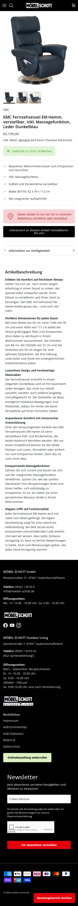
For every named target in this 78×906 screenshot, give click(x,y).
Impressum (10, 720)
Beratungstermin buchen (54, 898)
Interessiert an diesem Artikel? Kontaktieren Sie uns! (39, 231)
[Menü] (4, 5)
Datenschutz (11, 746)
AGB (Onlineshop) (15, 727)
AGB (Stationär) (13, 734)
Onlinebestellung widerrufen (27, 757)
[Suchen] (13, 5)
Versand (24, 140)
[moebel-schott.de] (39, 5)
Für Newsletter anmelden (39, 845)
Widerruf (9, 740)
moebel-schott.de (20, 892)
